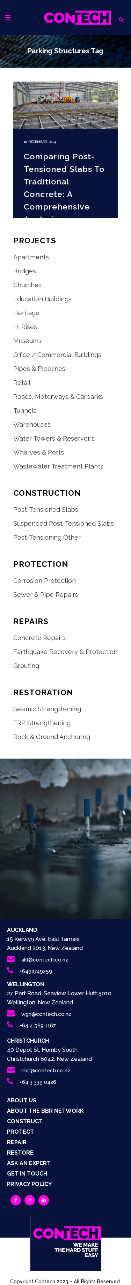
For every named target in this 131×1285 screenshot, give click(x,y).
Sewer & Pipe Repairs (45, 594)
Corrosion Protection (44, 580)
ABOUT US (21, 1100)
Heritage (26, 313)
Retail (21, 382)
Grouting (26, 665)
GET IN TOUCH (27, 1173)
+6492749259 (36, 971)
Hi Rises (25, 326)
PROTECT (20, 1131)
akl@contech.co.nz (44, 960)
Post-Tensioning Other (47, 537)
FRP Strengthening (42, 723)
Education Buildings (42, 299)
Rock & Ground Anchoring (51, 736)
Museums (27, 340)
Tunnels (25, 410)
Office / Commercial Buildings (57, 354)
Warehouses (32, 424)
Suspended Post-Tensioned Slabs (63, 523)
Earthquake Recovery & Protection (65, 651)
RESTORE (20, 1152)
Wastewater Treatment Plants (58, 466)
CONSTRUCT (25, 1121)
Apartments (31, 257)
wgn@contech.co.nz (46, 1014)
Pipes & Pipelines (39, 368)
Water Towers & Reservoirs (54, 438)
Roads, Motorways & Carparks (58, 396)
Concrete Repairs (39, 637)
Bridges (24, 271)
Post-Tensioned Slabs (45, 509)
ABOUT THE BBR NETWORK (45, 1111)
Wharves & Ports (38, 452)
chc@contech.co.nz (45, 1070)
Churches (27, 285)
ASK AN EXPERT (29, 1163)
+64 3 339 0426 (38, 1082)
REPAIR (17, 1142)
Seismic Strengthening (47, 709)
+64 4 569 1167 (38, 1025)
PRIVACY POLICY (29, 1184)
